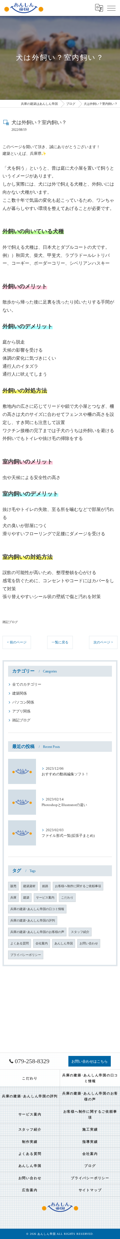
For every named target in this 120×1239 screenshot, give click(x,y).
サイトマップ (90, 1190)
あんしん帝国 (63, 943)
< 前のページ (17, 642)
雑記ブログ (10, 622)
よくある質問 (19, 943)
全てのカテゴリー (26, 684)
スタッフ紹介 (80, 932)
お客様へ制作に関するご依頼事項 (78, 886)
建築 (26, 897)
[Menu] (111, 8)
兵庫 (13, 897)
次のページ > (103, 642)
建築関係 (19, 693)
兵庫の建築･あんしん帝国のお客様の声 (37, 932)
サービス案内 (45, 897)
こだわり (67, 897)
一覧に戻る (60, 642)
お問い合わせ (89, 943)
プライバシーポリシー (25, 954)
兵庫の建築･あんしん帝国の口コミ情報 (37, 909)
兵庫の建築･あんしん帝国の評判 (32, 920)
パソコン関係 (23, 702)
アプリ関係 (21, 711)
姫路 (45, 886)
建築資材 (29, 886)
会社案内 (41, 943)
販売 (13, 886)
